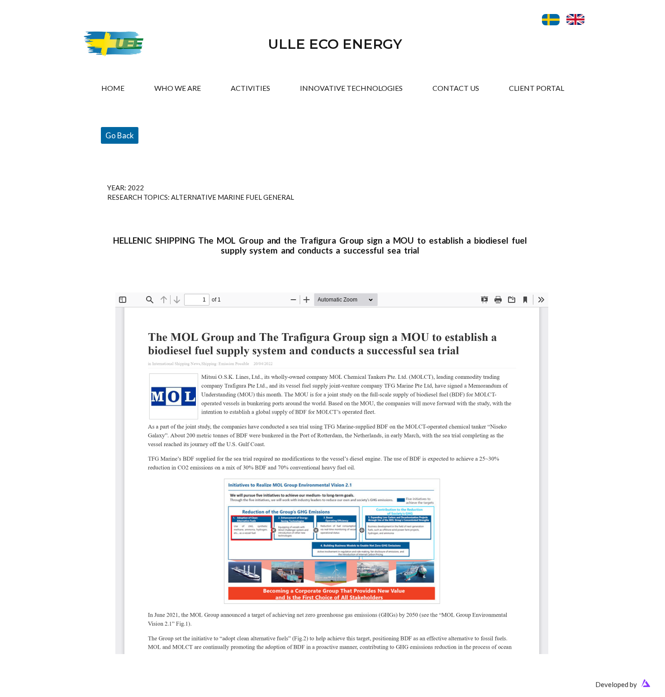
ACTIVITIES (250, 88)
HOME (112, 88)
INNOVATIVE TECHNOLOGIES (351, 88)
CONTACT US (455, 88)
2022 (136, 188)
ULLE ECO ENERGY (335, 44)
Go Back (119, 135)
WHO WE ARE (177, 88)
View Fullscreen (139, 286)
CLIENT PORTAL (536, 88)
